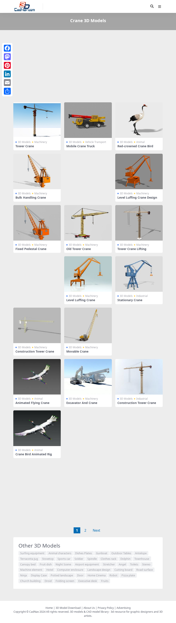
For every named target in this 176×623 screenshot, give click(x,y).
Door (80, 575)
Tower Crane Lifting (131, 249)
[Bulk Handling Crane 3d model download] (37, 171)
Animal (140, 142)
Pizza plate (128, 575)
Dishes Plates (83, 553)
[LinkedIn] (7, 74)
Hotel (49, 570)
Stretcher (109, 564)
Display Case (39, 575)
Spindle (92, 559)
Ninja (23, 575)
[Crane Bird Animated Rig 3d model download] (37, 428)
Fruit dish (46, 564)
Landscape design (98, 570)
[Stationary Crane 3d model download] (139, 274)
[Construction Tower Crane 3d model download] (37, 325)
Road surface (144, 570)
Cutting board (123, 570)
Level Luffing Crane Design (137, 197)
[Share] (7, 91)
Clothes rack (108, 559)
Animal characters (60, 553)
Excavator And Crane (81, 403)
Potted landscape (62, 575)
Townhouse (141, 559)
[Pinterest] (7, 65)
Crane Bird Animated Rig (33, 454)
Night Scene (63, 564)
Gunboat (101, 553)
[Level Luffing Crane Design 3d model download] (139, 171)
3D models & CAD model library (89, 612)
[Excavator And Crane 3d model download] (88, 377)
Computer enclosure (70, 570)
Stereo (146, 564)
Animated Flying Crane (32, 403)
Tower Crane (24, 146)
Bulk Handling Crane (30, 197)
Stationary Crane (129, 300)
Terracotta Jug (29, 559)
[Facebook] (7, 48)
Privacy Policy (106, 608)
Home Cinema (97, 575)
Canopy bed (28, 564)
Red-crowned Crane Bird (135, 146)
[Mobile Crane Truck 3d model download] (88, 120)
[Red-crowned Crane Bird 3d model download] (139, 120)
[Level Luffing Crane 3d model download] (88, 274)
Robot (113, 575)
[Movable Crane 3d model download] (88, 325)
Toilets (134, 564)
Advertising (124, 608)
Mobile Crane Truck (80, 146)
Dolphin (125, 559)
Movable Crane (77, 351)
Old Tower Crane (78, 249)
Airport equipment (87, 564)
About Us (89, 608)
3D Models (24, 142)
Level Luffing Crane (80, 300)
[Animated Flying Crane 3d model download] (37, 377)
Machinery (40, 142)
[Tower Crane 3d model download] (37, 120)
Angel (122, 564)
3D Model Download (68, 608)
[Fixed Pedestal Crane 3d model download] (37, 223)
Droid (48, 581)
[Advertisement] (88, 67)
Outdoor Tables (121, 553)
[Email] (7, 82)
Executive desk (87, 581)
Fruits (104, 581)
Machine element (31, 570)
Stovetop (48, 559)
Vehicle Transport (95, 142)
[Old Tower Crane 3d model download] (88, 223)
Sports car (64, 559)
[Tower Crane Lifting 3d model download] (139, 223)
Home (49, 608)
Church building (30, 581)
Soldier (78, 559)
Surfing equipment (32, 553)
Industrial (142, 296)
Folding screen (65, 581)
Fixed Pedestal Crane (30, 249)
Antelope (141, 553)
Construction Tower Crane (34, 351)
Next (96, 530)
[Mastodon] (7, 56)
